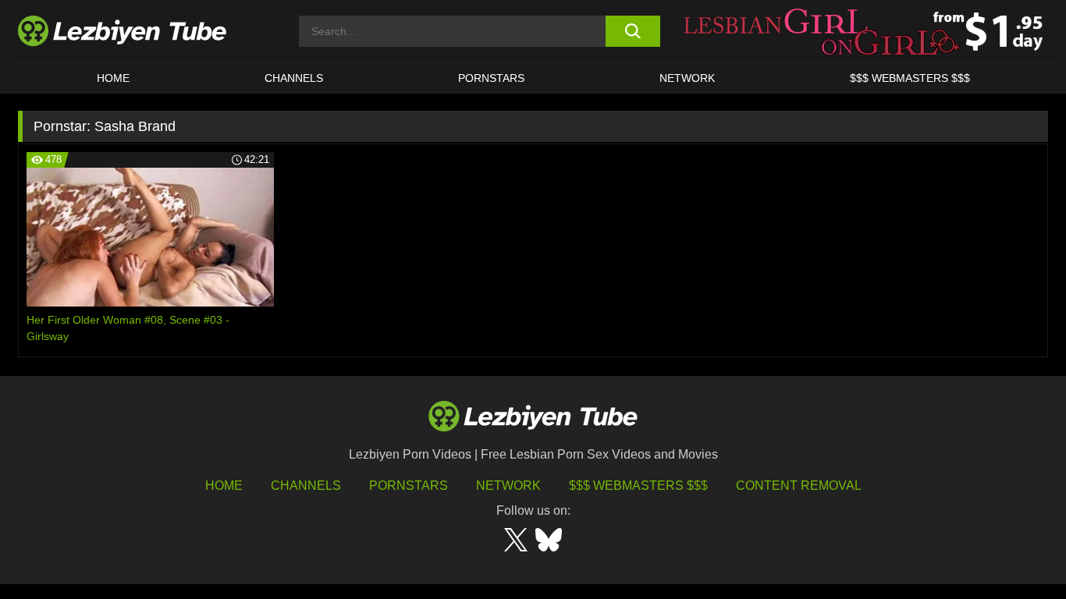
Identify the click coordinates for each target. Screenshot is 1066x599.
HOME (113, 78)
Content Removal (799, 485)
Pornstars (491, 78)
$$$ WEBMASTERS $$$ (910, 78)
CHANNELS (294, 78)
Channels (306, 485)
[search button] (632, 31)
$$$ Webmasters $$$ (638, 485)
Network (687, 78)
